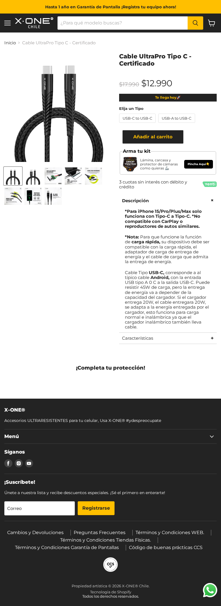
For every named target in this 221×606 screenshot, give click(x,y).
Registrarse (96, 508)
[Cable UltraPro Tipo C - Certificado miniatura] (13, 176)
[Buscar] (195, 23)
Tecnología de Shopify (110, 592)
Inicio (10, 42)
